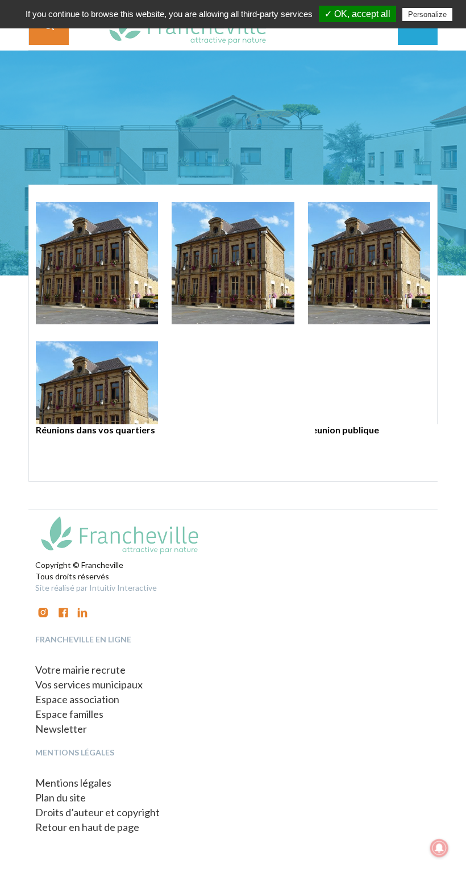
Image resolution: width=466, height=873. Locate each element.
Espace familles (69, 714)
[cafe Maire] (233, 263)
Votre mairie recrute (80, 669)
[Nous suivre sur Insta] (43, 611)
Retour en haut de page (87, 827)
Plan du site (60, 797)
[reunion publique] (369, 263)
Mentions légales (73, 782)
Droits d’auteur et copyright (97, 812)
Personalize (427, 14)
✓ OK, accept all (357, 14)
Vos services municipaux (89, 684)
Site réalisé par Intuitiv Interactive (96, 587)
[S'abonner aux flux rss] (63, 611)
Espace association (77, 699)
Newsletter (61, 728)
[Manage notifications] (439, 848)
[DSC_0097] (97, 263)
